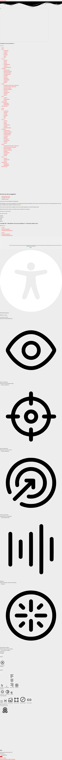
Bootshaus (5, 123)
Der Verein (5, 60)
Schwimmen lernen (7, 130)
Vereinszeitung (6, 50)
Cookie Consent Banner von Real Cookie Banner (7, 759)
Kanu (5, 57)
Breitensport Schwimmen (8, 71)
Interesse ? (5, 82)
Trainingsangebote (6, 79)
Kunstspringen (6, 78)
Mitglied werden (4, 162)
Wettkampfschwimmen (7, 72)
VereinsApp (6, 112)
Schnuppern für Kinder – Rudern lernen (10, 86)
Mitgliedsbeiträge (6, 104)
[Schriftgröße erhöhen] (1, 654)
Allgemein (5, 53)
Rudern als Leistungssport (8, 89)
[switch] (4, 451)
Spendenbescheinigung (7, 67)
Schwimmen (6, 54)
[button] (2, 45)
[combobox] (31, 243)
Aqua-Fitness (6, 75)
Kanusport (5, 97)
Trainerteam (6, 81)
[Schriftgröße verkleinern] (1, 658)
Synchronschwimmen (7, 74)
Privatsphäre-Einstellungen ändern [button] (7, 230)
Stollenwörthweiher (7, 64)
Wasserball (5, 137)
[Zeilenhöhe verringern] (1, 672)
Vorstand (5, 61)
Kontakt (3, 227)
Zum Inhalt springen (3, 0)
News (3, 49)
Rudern (5, 56)
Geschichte (5, 65)
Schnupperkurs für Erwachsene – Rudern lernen (11, 85)
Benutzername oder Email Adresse (5, 752)
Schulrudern (6, 90)
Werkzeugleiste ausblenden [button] (4, 317)
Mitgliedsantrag (6, 103)
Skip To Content (2, 704)
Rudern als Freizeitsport (7, 148)
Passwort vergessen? (3, 757)
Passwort (1, 753)
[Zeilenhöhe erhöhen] (1, 667)
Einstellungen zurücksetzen (4, 705)
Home (3, 47)
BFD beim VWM (4, 106)
